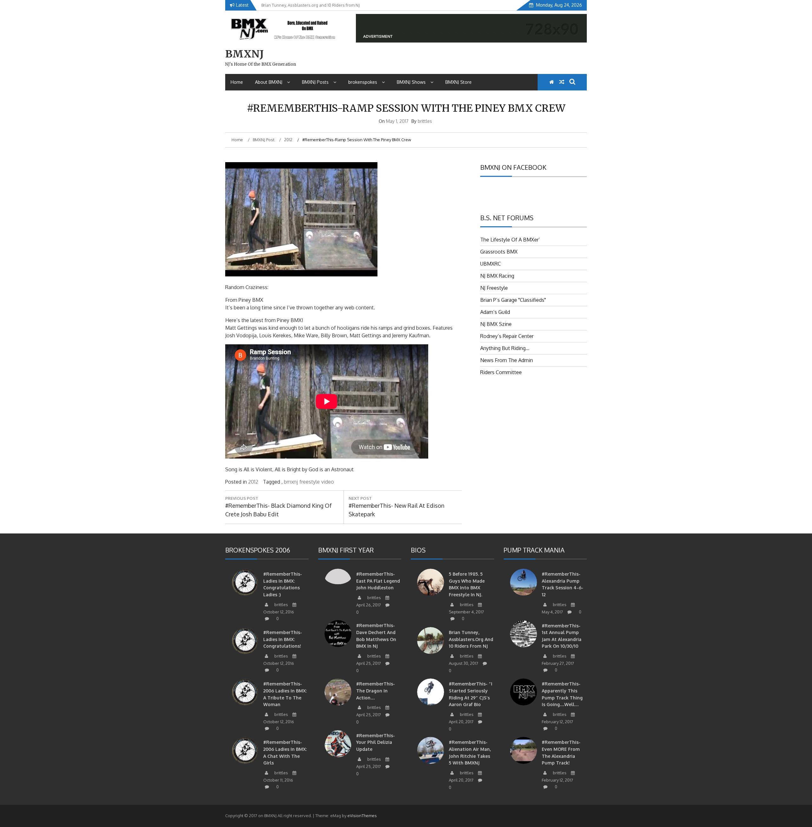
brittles (425, 121)
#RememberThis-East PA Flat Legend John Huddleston (378, 580)
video (327, 482)
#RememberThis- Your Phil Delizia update (375, 742)
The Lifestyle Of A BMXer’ (510, 239)
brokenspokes (362, 82)
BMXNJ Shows (411, 82)
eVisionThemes (362, 815)
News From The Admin (506, 360)
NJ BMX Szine (496, 324)
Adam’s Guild (495, 312)
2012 (253, 482)
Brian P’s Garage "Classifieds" (513, 300)
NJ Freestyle (494, 288)
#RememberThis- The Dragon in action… (375, 690)
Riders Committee (501, 372)
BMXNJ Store (458, 82)
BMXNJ (244, 54)
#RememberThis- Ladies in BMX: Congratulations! (282, 639)
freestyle (309, 482)
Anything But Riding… (504, 348)
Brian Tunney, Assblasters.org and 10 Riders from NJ (471, 639)
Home (237, 82)
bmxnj (291, 482)
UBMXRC (490, 264)
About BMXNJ (268, 82)
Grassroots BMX (499, 251)
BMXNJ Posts (315, 82)
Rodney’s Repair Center (507, 336)
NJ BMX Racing (497, 276)
